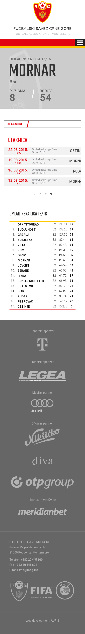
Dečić (22, 255)
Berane (23, 270)
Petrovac (25, 301)
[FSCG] (19, 591)
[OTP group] (42, 482)
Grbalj (23, 234)
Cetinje (77, 150)
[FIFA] (42, 591)
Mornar (77, 161)
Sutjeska (25, 240)
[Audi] (42, 406)
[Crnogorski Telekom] (42, 344)
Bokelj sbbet (28, 281)
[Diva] (42, 461)
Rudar (79, 171)
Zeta (21, 245)
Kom (21, 250)
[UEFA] (65, 591)
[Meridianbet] (42, 513)
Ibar (21, 291)
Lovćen (23, 265)
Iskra (22, 275)
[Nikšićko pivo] (42, 437)
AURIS (55, 620)
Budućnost (27, 229)
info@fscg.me (28, 570)
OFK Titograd (28, 224)
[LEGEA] (42, 375)
